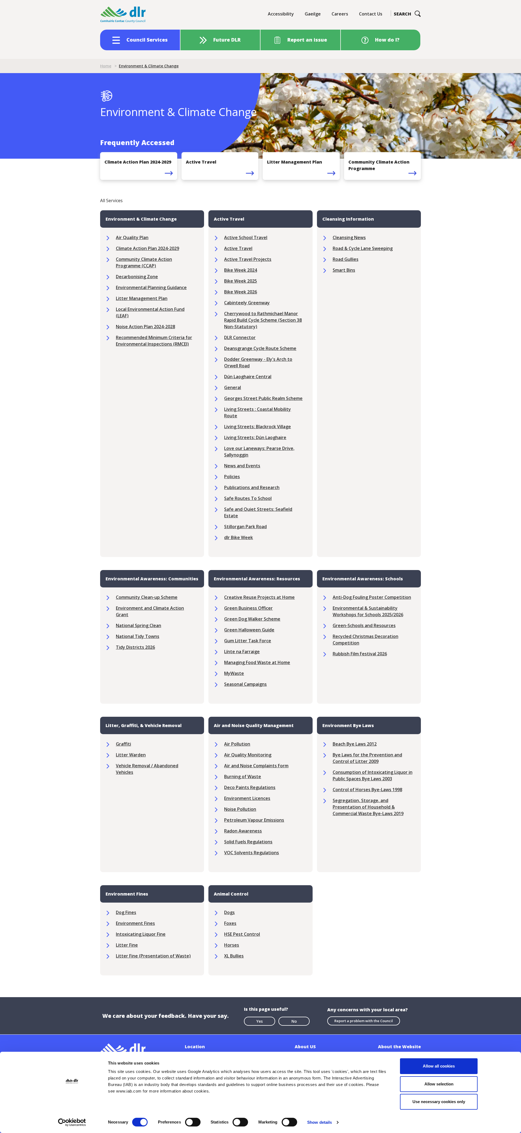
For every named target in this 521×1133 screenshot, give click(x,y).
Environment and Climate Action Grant (150, 611)
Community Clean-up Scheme (146, 597)
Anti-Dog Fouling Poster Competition (372, 597)
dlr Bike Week (238, 537)
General (232, 387)
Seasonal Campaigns (245, 684)
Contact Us (370, 14)
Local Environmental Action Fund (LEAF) (150, 312)
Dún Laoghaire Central (247, 377)
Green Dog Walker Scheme (252, 619)
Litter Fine (127, 945)
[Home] (123, 15)
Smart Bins (344, 270)
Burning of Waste (242, 777)
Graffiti (123, 744)
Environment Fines (135, 923)
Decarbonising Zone (137, 277)
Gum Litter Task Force (247, 641)
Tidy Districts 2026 (135, 647)
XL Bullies (234, 956)
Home (105, 65)
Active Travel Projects (247, 259)
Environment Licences (247, 798)
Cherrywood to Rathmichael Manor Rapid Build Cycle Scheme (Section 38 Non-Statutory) (263, 320)
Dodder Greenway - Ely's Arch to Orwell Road (258, 362)
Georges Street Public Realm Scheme (263, 398)
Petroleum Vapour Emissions (254, 820)
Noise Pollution (240, 809)
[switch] (193, 1122)
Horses (231, 945)
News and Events (242, 466)
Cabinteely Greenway (247, 303)
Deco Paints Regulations (249, 787)
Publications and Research (251, 487)
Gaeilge (313, 14)
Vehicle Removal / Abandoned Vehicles (147, 769)
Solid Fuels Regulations (248, 842)
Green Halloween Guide (249, 630)
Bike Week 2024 (240, 270)
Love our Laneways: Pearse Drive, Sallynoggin (259, 451)
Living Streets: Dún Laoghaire (255, 437)
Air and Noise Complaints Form (256, 766)
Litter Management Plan (141, 298)
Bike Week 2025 (240, 281)
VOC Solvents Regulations (251, 853)
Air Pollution (237, 744)
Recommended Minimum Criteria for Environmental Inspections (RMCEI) (154, 340)
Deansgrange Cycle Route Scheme (260, 348)
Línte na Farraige (242, 652)
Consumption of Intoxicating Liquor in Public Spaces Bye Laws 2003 (372, 775)
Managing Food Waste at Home (257, 662)
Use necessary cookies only (438, 1101)
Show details (319, 1122)
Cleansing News (349, 237)
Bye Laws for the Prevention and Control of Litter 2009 (367, 758)
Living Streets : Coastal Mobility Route (257, 412)
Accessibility (281, 14)
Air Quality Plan (132, 237)
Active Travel (238, 248)
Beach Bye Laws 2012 (355, 744)
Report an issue (307, 39)
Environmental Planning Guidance (151, 287)
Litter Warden (131, 755)
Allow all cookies (439, 1066)
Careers (340, 14)
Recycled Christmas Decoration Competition (365, 639)
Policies (232, 477)
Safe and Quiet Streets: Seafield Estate (258, 512)
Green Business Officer (248, 608)
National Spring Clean (138, 625)
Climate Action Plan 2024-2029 (147, 248)
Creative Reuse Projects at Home (259, 597)
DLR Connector (240, 337)
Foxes (230, 923)
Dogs (229, 912)
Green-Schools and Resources (364, 625)
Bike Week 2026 (240, 292)
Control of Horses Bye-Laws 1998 (367, 790)
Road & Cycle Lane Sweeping (363, 248)
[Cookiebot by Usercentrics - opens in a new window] (72, 1122)
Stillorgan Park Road (245, 527)
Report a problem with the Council (363, 1020)
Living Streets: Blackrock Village (257, 427)
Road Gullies (345, 259)
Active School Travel (245, 237)
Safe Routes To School (248, 498)
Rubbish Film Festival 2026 (360, 654)
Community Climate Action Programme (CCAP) (144, 262)
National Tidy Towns (137, 636)
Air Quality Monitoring (247, 755)
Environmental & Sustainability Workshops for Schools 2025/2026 (368, 611)
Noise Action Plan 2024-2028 (145, 327)
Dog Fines (126, 912)
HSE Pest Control (242, 934)
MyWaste (234, 673)
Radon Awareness (243, 831)
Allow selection (438, 1084)
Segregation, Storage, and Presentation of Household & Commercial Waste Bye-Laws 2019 (368, 806)
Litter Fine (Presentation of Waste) (153, 956)
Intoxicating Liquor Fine (141, 934)
